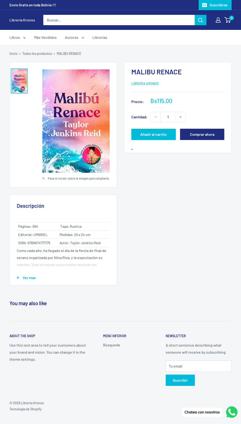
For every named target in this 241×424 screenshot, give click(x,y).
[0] (228, 20)
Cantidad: (139, 117)
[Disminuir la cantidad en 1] (156, 117)
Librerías (99, 37)
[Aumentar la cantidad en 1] (180, 117)
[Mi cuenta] (218, 20)
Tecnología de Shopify (25, 409)
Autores (72, 37)
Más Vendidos (45, 37)
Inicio (13, 54)
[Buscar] (200, 20)
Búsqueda (111, 345)
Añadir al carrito (153, 134)
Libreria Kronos (145, 84)
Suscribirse (218, 5)
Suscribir (180, 380)
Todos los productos (37, 54)
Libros (15, 37)
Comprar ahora (202, 134)
